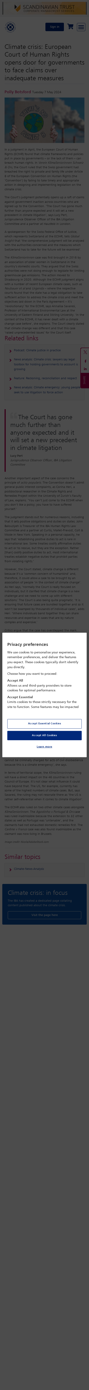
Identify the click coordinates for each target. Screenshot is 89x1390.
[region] (44, 695)
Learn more (44, 746)
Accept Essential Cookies (44, 723)
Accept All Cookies (44, 735)
